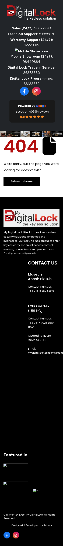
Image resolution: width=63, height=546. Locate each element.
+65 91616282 (37, 290)
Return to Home (22, 181)
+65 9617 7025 (37, 322)
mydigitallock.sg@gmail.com (45, 352)
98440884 (31, 62)
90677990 (42, 28)
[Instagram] (36, 91)
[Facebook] (24, 91)
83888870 (47, 34)
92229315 (31, 45)
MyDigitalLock (34, 514)
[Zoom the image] (31, 210)
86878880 (31, 73)
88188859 (32, 84)
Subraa (48, 525)
